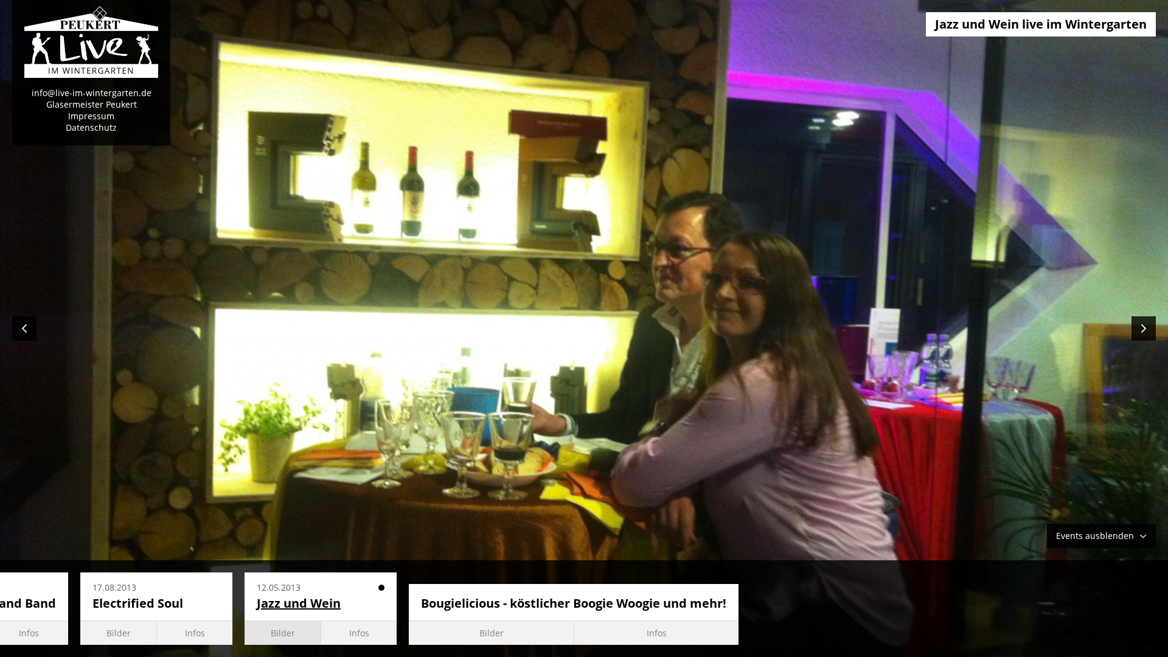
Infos (195, 633)
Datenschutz (91, 127)
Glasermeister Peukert (91, 104)
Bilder (118, 633)
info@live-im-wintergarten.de (91, 93)
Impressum (91, 116)
